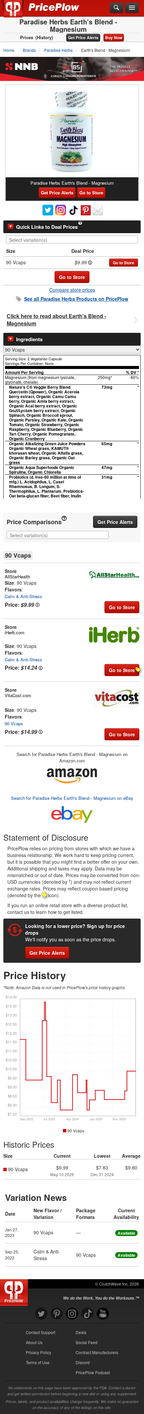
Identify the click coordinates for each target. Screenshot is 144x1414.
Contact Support (40, 1332)
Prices (26, 37)
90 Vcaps (14, 723)
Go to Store (91, 192)
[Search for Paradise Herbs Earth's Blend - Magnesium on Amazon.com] (72, 775)
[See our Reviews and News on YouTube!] (103, 1314)
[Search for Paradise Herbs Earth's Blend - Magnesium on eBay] (72, 813)
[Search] (117, 8)
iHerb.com (14, 632)
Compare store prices (72, 289)
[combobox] (72, 239)
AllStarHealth (17, 576)
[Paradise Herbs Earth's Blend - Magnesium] (72, 131)
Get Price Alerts (83, 37)
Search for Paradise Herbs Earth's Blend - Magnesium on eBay (72, 798)
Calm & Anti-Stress (23, 596)
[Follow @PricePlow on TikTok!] (87, 1314)
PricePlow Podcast (93, 1372)
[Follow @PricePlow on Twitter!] (41, 1314)
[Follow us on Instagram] (72, 1314)
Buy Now (113, 37)
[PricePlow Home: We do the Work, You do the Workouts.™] (18, 12)
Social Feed (86, 1342)
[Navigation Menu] (132, 8)
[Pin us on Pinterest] (57, 1314)
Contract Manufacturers (97, 1352)
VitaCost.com (18, 695)
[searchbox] (73, 240)
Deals (81, 1332)
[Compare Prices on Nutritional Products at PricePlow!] (15, 1291)
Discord (83, 1362)
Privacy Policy (38, 1352)
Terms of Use (38, 1362)
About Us (34, 1342)
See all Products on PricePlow (76, 298)
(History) (44, 37)
